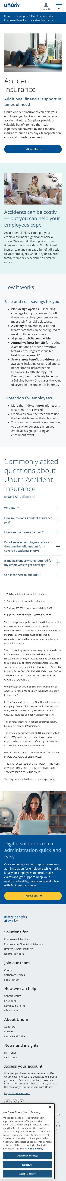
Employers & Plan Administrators (35, 16)
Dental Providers (14, 953)
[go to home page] (12, 5)
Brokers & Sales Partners (18, 949)
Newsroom (10, 1057)
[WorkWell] (21, 1102)
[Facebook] (7, 1102)
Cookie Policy (35, 1148)
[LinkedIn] (14, 1102)
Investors (9, 1031)
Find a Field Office (14, 1036)
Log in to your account (17, 1093)
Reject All (27, 1164)
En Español (10, 1000)
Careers (8, 970)
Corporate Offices (14, 974)
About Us (9, 1026)
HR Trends (10, 1052)
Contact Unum (12, 996)
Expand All (11, 497)
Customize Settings (27, 1155)
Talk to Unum (33, 149)
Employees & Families (17, 939)
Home (7, 16)
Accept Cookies (27, 1173)
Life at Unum (11, 979)
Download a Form (14, 1005)
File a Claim (11, 1010)
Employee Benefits (15, 20)
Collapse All (27, 497)
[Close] (50, 1107)
